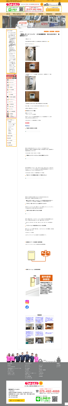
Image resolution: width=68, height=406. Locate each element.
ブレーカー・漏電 (11, 124)
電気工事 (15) (11, 47)
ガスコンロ (12, 79)
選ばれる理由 (10, 135)
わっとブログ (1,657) (11, 32)
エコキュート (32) (12, 66)
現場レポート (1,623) (11, 37)
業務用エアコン (31, 373)
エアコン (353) (11, 67)
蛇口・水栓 (28, 374)
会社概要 (9, 142)
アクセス (58, 366)
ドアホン (41, 374)
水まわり (9, 132)
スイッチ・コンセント (12, 123)
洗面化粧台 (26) (12, 69)
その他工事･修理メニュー (13, 116)
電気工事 (9, 133)
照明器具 (11, 113)
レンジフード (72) (12, 58)
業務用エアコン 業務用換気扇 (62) (12, 42)
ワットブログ (10, 30)
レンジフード (12, 84)
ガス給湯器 (12, 89)
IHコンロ (41, 365)
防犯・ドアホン (11, 129)
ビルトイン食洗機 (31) (12, 60)
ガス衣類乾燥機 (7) (12, 38)
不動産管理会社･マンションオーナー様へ (14, 368)
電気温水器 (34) (12, 49)
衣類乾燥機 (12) (12, 39)
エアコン (11, 101)
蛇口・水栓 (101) (12, 70)
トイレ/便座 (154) (12, 63)
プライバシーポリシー (58, 0)
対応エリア (49, 0)
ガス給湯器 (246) (12, 62)
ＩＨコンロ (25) (12, 56)
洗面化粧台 (12, 104)
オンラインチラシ (11, 371)
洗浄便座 (11, 94)
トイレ (11, 92)
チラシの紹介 (10, 140)
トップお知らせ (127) (12, 34)
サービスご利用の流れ (11, 366)
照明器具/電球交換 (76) (12, 51)
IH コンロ (11, 82)
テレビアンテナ (11, 126)
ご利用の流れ (10, 145)
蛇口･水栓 (11, 106)
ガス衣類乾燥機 (12, 111)
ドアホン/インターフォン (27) (12, 53)
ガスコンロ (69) (12, 55)
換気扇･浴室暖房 (12, 96)
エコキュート (12, 99)
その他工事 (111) (12, 72)
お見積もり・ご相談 (11, 373)
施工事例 (9, 138)
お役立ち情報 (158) (11, 35)
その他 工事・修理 (29, 377)
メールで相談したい (17, 400)
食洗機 (11, 87)
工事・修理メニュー (11, 119)
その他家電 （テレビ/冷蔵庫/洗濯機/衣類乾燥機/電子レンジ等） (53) (12, 45)
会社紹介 (52, 0)
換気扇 (9, 130)
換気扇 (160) (11, 65)
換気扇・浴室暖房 (43, 369)
